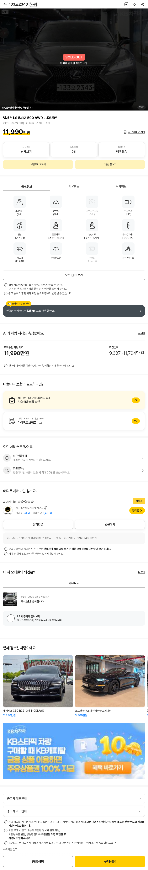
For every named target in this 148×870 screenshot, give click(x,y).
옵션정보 (26, 186)
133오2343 (23, 4)
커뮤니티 (74, 583)
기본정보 (74, 186)
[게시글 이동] (74, 599)
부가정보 (121, 186)
